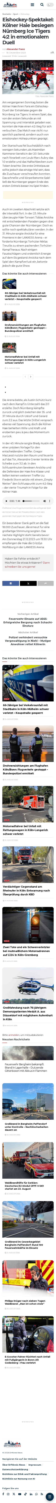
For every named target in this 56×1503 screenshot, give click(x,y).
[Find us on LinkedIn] (31, 1494)
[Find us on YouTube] (19, 1494)
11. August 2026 (11, 901)
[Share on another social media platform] (45, 583)
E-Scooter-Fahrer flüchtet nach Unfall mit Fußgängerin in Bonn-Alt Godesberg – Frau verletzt (27, 1359)
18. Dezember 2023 (16, 52)
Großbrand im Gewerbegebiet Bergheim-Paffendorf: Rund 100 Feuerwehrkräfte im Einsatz (24, 1244)
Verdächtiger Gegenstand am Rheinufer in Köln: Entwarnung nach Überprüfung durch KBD (26, 890)
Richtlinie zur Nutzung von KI (18, 1478)
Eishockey (25, 14)
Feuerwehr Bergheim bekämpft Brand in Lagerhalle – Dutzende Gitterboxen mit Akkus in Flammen (26, 1067)
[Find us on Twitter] (13, 1494)
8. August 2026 (10, 1026)
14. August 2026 (13, 304)
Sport (15, 14)
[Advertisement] (28, 195)
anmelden (13, 1035)
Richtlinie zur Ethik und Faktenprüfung (24, 1474)
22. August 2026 (13, 1076)
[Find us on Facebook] (3, 1494)
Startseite (6, 14)
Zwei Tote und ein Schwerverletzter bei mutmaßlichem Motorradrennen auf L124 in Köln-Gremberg (26, 951)
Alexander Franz (16, 49)
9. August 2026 (10, 961)
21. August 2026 (13, 1253)
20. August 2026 (13, 1309)
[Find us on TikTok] (25, 1494)
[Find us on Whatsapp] (36, 1494)
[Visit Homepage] (10, 4)
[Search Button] (42, 4)
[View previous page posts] (25, 377)
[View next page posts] (30, 377)
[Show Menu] (32, 4)
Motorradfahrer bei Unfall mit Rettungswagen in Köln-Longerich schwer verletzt (25, 359)
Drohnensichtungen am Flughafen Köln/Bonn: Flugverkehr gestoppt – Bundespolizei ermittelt (25, 328)
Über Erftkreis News (13, 1465)
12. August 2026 (13, 368)
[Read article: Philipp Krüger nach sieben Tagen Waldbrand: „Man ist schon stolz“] (28, 1278)
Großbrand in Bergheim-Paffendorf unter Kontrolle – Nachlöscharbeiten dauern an (26, 1126)
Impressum (34, 1465)
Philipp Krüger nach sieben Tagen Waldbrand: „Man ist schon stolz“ (25, 1302)
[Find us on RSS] (42, 1494)
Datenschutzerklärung (15, 1469)
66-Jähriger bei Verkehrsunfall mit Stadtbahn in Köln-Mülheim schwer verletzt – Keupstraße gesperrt (26, 296)
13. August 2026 (13, 336)
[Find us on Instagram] (8, 1494)
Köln (6, 699)
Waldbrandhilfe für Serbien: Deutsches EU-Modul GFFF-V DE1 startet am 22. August (24, 1185)
